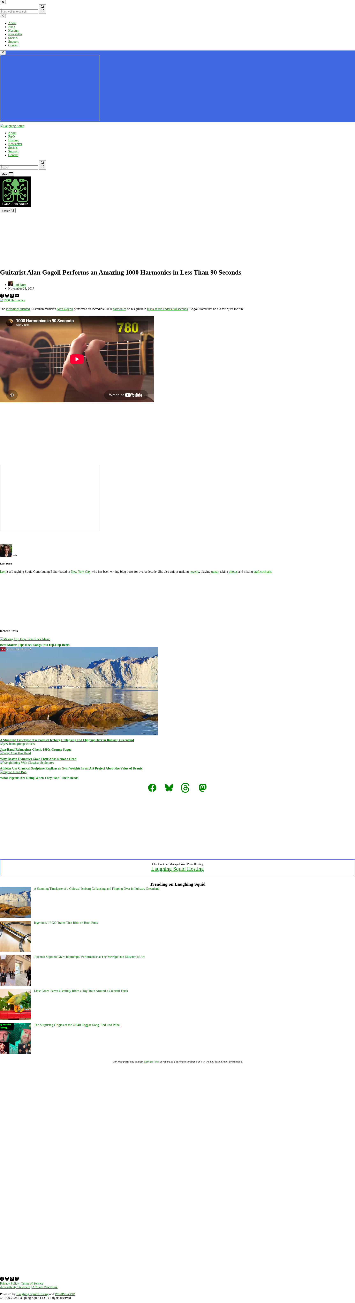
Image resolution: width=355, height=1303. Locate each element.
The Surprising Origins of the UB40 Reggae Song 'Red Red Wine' (77, 1025)
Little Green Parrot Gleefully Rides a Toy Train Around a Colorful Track (81, 991)
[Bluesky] (7, 296)
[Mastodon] (17, 1279)
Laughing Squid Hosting (177, 869)
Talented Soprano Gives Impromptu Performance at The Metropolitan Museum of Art (89, 956)
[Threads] (12, 296)
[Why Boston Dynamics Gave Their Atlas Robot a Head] (15, 753)
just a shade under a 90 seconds (167, 309)
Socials (12, 147)
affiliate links (151, 1061)
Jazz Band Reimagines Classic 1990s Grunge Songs (35, 749)
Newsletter (15, 144)
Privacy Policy (9, 1283)
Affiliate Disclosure (45, 1287)
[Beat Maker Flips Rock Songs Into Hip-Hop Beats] (25, 639)
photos (233, 571)
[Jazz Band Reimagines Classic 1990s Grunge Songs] (17, 743)
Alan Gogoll (65, 309)
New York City (81, 571)
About (12, 133)
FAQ (11, 136)
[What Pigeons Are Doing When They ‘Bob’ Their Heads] (13, 772)
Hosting (13, 140)
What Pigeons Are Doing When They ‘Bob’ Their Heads (39, 778)
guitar (214, 571)
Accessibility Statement (15, 1287)
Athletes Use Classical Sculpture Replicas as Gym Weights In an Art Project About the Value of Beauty (71, 768)
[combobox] (19, 167)
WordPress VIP (65, 1294)
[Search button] (42, 165)
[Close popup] (3, 52)
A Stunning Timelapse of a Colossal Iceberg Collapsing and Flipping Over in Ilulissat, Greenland (67, 740)
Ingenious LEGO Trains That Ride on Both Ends (66, 922)
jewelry (194, 571)
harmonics (119, 309)
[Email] (17, 296)
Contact (13, 155)
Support (13, 151)
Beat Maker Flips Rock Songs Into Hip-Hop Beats (34, 645)
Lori (3, 571)
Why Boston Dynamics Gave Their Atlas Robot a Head (38, 759)
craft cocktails (263, 571)
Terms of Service (32, 1283)
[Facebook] (2, 296)
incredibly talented (18, 309)
